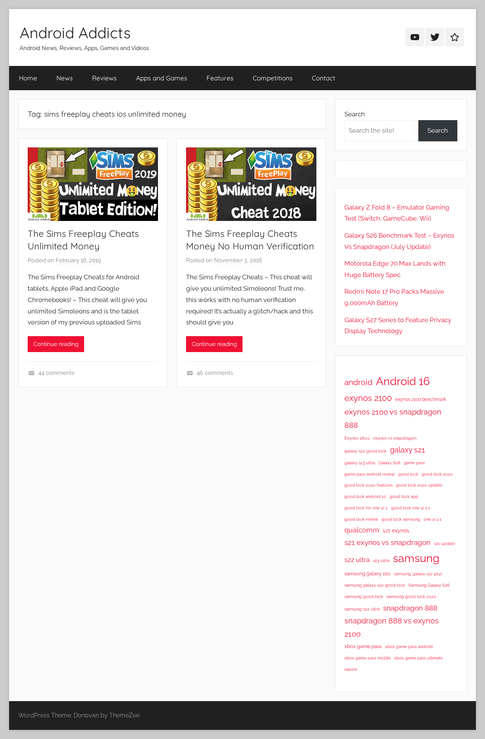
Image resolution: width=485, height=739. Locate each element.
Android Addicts (75, 32)
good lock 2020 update (419, 485)
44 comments (56, 373)
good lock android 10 (365, 496)
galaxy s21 (407, 449)
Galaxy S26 (390, 462)
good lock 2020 (437, 474)
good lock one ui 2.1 (410, 508)
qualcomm (361, 530)
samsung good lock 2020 (411, 596)
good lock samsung (401, 519)
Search (354, 114)
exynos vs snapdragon (394, 438)
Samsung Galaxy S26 (429, 585)
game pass (414, 462)
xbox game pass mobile (367, 658)
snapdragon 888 (410, 608)
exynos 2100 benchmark (420, 399)
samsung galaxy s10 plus (418, 573)
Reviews (104, 78)
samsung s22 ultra (362, 609)
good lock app (404, 496)
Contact (323, 78)
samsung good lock (363, 596)
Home (28, 78)
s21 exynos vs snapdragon (387, 542)
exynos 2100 (368, 398)
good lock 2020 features (368, 485)
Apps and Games (161, 78)
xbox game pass (363, 646)
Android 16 (403, 381)
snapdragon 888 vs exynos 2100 (391, 627)
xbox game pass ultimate (418, 658)
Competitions (273, 78)
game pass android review (369, 474)
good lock (408, 474)
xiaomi (350, 669)
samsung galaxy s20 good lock (374, 585)
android (358, 382)
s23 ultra (381, 560)
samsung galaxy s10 (367, 573)
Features (220, 78)
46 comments (215, 373)
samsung (416, 558)
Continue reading (55, 344)
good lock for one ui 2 (366, 508)
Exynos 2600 (357, 438)
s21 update (444, 543)
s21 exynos (396, 531)
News (64, 78)
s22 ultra (356, 560)
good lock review (361, 519)
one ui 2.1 (432, 519)
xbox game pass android (409, 646)
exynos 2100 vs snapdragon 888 (392, 418)
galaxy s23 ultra (359, 462)
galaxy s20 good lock (365, 451)
